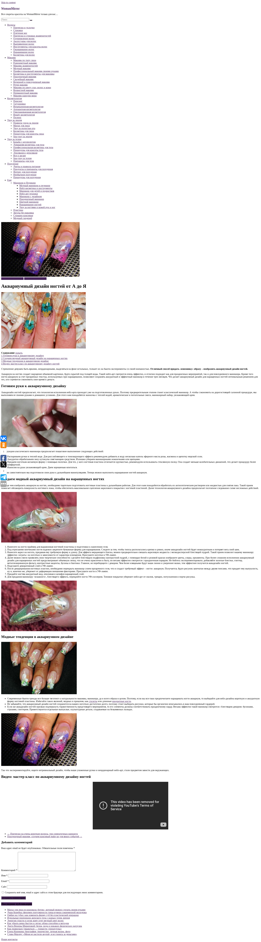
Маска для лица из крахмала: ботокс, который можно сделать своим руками (46, 909)
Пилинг (17, 117)
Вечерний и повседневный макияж (31, 82)
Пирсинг (18, 101)
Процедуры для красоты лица (28, 134)
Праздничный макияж (24, 76)
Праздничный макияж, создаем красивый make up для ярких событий (44, 836)
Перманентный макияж (25, 93)
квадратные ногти (121, 701)
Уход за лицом (14, 120)
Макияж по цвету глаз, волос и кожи (32, 87)
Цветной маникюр (29, 202)
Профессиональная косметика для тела (33, 147)
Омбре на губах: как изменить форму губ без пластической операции (43, 915)
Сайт (3, 886)
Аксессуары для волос (24, 41)
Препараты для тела (23, 161)
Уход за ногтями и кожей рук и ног (37, 207)
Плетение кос (20, 33)
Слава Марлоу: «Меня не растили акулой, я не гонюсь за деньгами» (42, 934)
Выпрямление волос (23, 44)
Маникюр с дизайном (30, 196)
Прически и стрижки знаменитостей (32, 35)
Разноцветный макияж (25, 63)
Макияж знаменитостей (25, 65)
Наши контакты (9, 939)
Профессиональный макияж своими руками (36, 71)
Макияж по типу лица (24, 60)
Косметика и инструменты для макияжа (33, 74)
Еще (9, 180)
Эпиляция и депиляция (25, 153)
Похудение (12, 163)
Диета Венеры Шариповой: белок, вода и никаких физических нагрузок (44, 926)
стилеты (93, 701)
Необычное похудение (24, 174)
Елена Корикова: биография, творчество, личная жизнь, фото (38, 931)
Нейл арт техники (28, 193)
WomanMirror (10, 8)
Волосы (11, 25)
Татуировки (19, 104)
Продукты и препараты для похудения (33, 169)
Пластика (18, 210)
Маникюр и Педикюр (24, 183)
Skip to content (8, 2)
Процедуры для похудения (27, 177)
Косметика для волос (24, 55)
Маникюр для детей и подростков (36, 191)
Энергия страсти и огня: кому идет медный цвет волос (35, 920)
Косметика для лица (23, 131)
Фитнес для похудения (25, 172)
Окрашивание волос (23, 49)
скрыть (19, 353)
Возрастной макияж (23, 90)
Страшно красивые (23, 215)
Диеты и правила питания (26, 166)
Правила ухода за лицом (25, 123)
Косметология (14, 98)
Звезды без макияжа (23, 212)
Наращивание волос (23, 52)
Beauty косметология (24, 114)
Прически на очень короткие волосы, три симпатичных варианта (42, 833)
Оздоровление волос (24, 38)
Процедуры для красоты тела (28, 150)
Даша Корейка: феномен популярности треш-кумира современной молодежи (47, 912)
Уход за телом (14, 139)
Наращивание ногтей (30, 204)
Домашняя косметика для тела (28, 144)
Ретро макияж (20, 85)
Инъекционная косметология (28, 106)
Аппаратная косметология (26, 109)
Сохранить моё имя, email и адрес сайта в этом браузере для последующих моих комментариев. (54, 892)
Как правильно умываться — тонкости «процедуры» (34, 928)
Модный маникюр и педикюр (34, 185)
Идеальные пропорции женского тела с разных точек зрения (38, 918)
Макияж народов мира (25, 95)
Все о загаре (19, 155)
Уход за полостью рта (24, 128)
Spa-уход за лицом (22, 136)
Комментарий (9, 870)
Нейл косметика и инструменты (35, 188)
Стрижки (18, 30)
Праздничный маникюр (31, 199)
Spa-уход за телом (22, 158)
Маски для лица (21, 125)
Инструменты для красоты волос (30, 46)
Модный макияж (22, 68)
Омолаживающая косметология (29, 112)
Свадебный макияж (23, 79)
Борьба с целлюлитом (24, 142)
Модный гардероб (22, 218)
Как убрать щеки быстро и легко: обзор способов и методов (38, 923)
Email (5, 881)
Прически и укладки (24, 27)
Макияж (11, 57)
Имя (4, 875)
